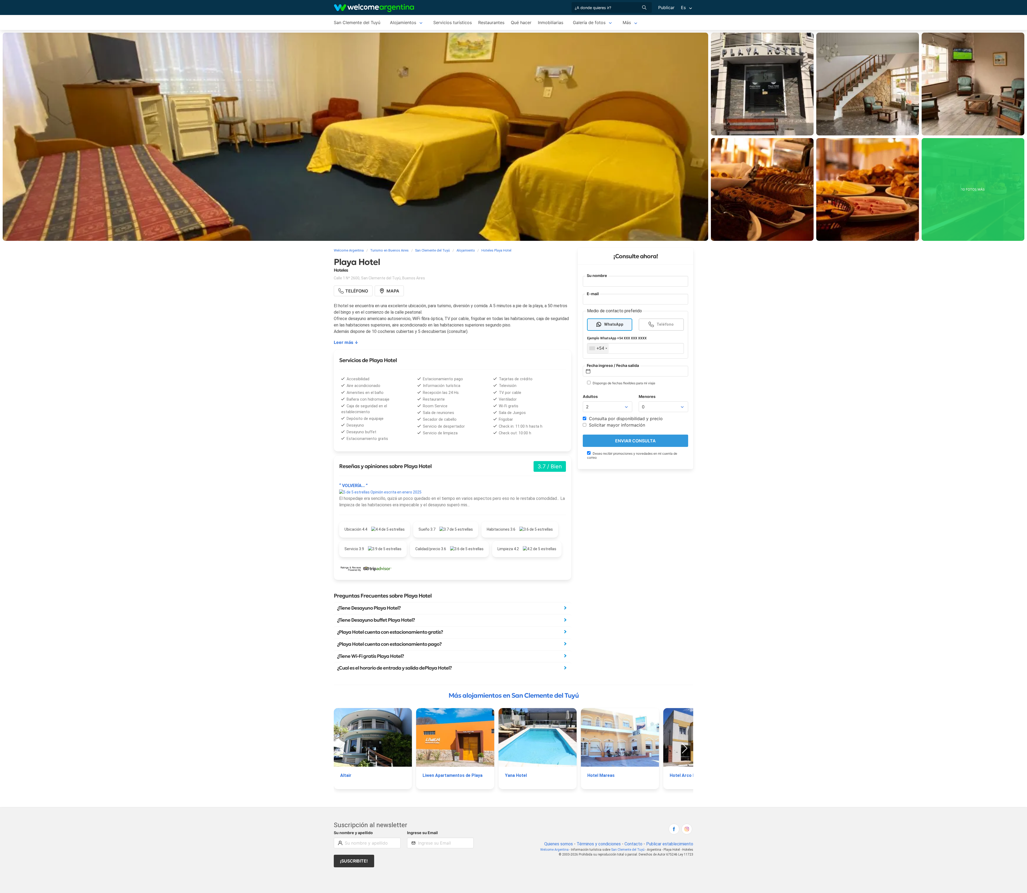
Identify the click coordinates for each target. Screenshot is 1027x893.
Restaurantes (491, 22)
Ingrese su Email (422, 832)
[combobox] (598, 348)
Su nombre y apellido (353, 832)
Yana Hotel (516, 775)
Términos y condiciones (599, 843)
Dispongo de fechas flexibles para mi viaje (623, 383)
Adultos (590, 396)
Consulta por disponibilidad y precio (625, 418)
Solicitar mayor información (616, 425)
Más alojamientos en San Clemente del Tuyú (514, 695)
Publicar (666, 7)
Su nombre (597, 275)
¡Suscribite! (354, 861)
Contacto (633, 843)
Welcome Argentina (554, 850)
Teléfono (665, 324)
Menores (647, 396)
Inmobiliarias (550, 22)
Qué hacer (521, 22)
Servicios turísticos (452, 22)
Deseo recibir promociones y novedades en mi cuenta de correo (632, 455)
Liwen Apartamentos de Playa (452, 775)
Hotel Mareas (601, 775)
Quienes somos (558, 843)
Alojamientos (403, 22)
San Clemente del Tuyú (357, 22)
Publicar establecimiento (669, 843)
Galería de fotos (589, 22)
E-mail (593, 293)
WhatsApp (613, 324)
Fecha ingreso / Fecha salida (613, 365)
